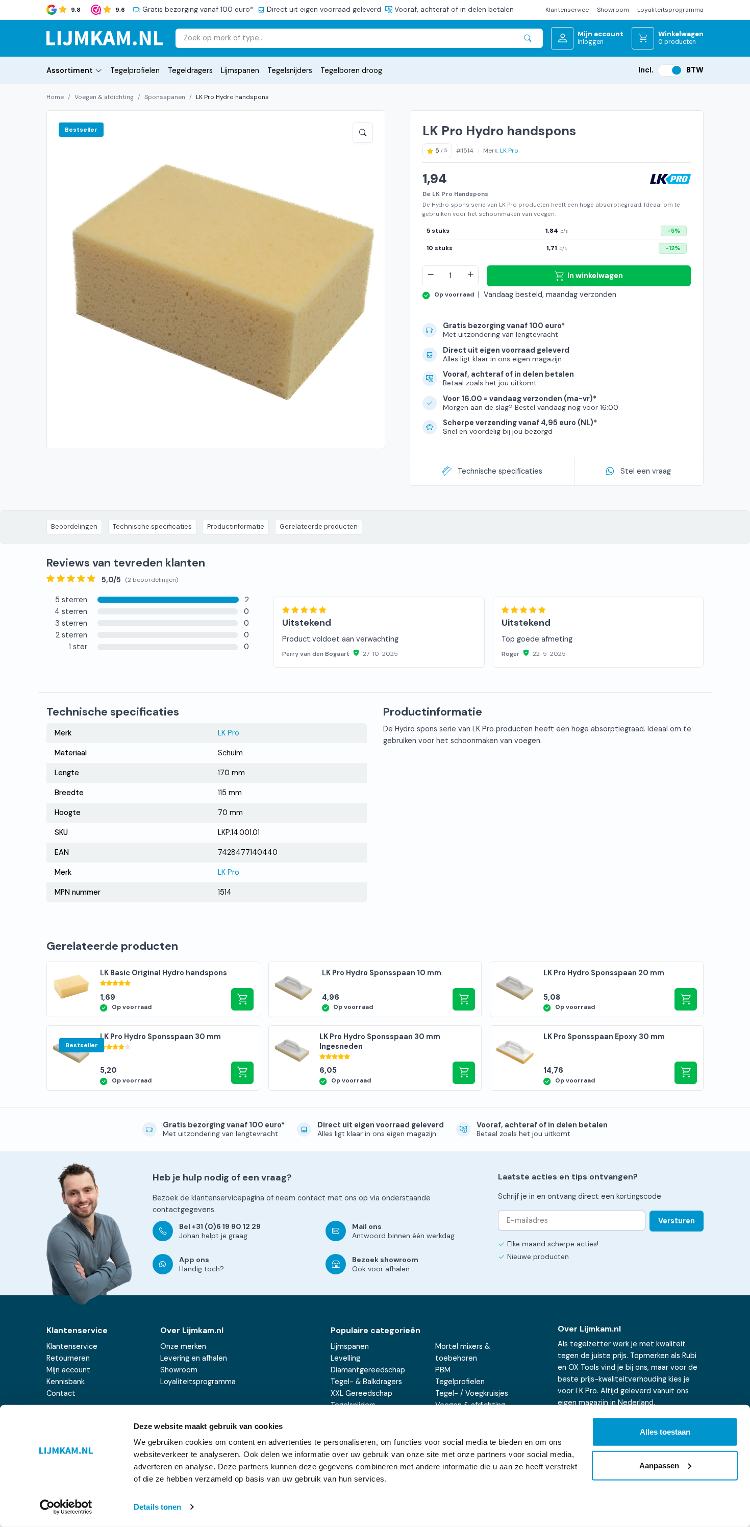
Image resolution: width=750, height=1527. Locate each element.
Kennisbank (65, 1381)
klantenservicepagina (227, 1197)
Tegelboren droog (351, 70)
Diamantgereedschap (368, 1369)
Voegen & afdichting (104, 97)
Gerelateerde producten (319, 526)
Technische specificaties (500, 471)
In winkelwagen (595, 275)
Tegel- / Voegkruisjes (471, 1393)
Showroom (613, 10)
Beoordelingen (74, 526)
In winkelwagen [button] (242, 999)
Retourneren (68, 1358)
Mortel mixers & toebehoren (462, 1352)
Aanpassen (659, 1465)
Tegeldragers (190, 70)
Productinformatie (235, 526)
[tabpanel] (488, 621)
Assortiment (69, 70)
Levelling (345, 1358)
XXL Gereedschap (361, 1393)
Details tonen (157, 1507)
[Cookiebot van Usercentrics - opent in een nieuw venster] (66, 1507)
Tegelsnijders (289, 70)
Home (55, 97)
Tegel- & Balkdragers (366, 1381)
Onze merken (183, 1346)
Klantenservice (567, 10)
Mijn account (68, 1369)
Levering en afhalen (193, 1358)
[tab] (147, 600)
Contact (61, 1393)
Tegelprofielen (135, 70)
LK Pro (509, 150)
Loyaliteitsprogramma (670, 10)
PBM (443, 1369)
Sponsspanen (164, 97)
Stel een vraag (645, 471)
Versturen (676, 1220)
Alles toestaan (665, 1431)
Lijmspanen (240, 70)
